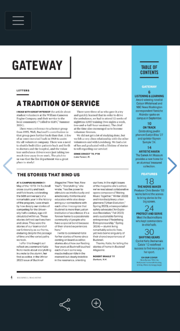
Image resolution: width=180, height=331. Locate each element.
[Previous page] (8, 165)
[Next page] (172, 165)
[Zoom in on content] (97, 304)
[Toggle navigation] (18, 20)
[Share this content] (65, 304)
